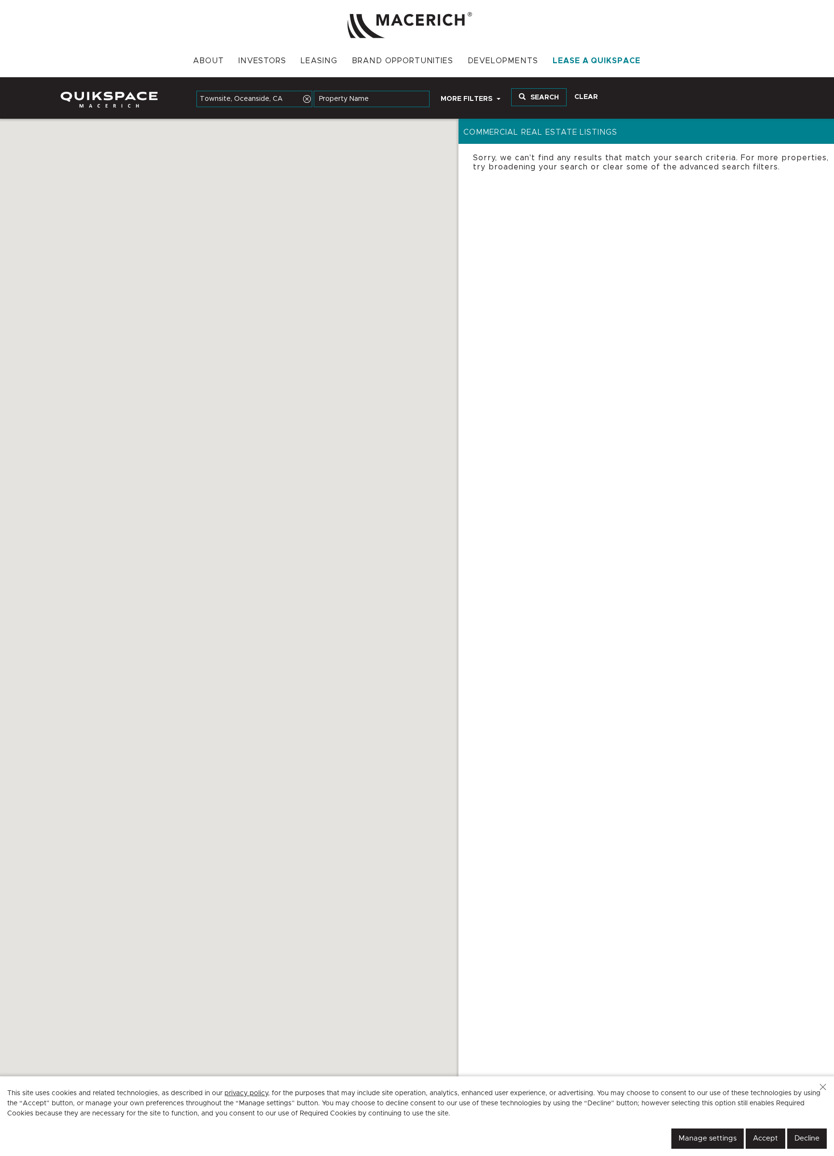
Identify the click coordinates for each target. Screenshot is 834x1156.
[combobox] (254, 99)
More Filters (467, 99)
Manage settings (708, 1138)
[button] (823, 1087)
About (208, 61)
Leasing (319, 61)
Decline (807, 1138)
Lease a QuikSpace (596, 61)
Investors (262, 61)
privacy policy (246, 1093)
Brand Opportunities (402, 61)
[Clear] (307, 99)
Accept (765, 1138)
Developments (503, 61)
